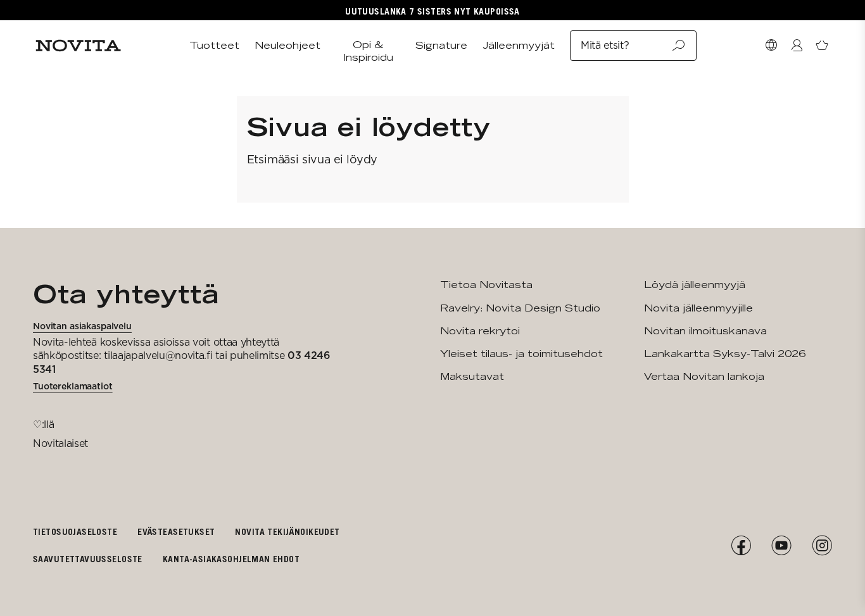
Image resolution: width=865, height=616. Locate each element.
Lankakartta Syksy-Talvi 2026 (724, 354)
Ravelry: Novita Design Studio (520, 308)
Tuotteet (214, 45)
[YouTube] (781, 546)
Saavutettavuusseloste (87, 558)
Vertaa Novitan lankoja (704, 376)
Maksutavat (472, 376)
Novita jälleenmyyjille (698, 308)
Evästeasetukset (176, 531)
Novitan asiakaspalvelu (82, 326)
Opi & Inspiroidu (368, 51)
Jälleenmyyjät (519, 45)
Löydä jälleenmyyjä (694, 285)
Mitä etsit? (605, 45)
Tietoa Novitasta (486, 285)
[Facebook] (741, 546)
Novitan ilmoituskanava (705, 331)
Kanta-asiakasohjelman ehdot (231, 558)
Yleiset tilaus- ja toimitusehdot (521, 354)
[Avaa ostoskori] (822, 45)
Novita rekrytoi (480, 331)
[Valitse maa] (771, 45)
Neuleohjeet (287, 45)
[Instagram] (822, 546)
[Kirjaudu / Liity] (796, 45)
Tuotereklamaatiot (73, 386)
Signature (441, 45)
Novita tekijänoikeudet (287, 531)
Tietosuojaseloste (75, 531)
